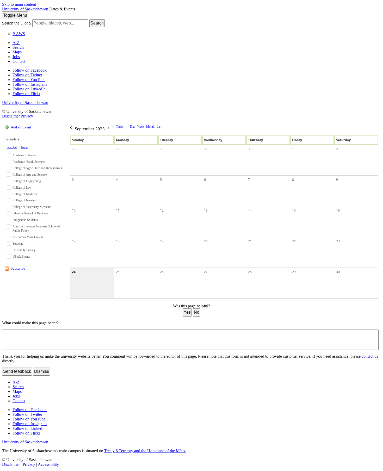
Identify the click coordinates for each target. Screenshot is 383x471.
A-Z (16, 42)
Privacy (27, 116)
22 (294, 241)
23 (338, 241)
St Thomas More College (28, 237)
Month (150, 126)
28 (118, 149)
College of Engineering (27, 181)
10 (74, 210)
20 (206, 241)
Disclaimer (11, 116)
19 (162, 241)
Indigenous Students (25, 220)
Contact (19, 61)
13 (206, 210)
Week (140, 126)
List (159, 126)
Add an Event (21, 127)
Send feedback (17, 371)
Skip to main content (19, 4)
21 (250, 241)
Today (119, 126)
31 (250, 149)
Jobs (16, 56)
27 (74, 149)
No (196, 312)
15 (294, 210)
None (24, 146)
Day (132, 126)
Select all (12, 146)
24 (74, 272)
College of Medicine (25, 194)
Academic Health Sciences (29, 162)
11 (118, 210)
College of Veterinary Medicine (32, 207)
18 (118, 241)
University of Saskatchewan (25, 9)
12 (162, 210)
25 (118, 272)
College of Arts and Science (30, 174)
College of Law (22, 187)
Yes (187, 312)
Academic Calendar (24, 155)
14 (250, 210)
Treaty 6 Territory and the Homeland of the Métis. (145, 451)
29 (162, 149)
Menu (15, 15)
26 (162, 272)
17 (74, 241)
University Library (24, 250)
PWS (19, 34)
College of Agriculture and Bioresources (37, 168)
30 (206, 149)
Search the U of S (16, 23)
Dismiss (41, 371)
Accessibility (48, 464)
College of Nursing (24, 200)
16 (338, 210)
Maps (17, 52)
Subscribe (18, 268)
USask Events (21, 256)
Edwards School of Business (30, 213)
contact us (370, 356)
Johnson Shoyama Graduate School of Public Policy (36, 229)
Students (18, 243)
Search (97, 23)
